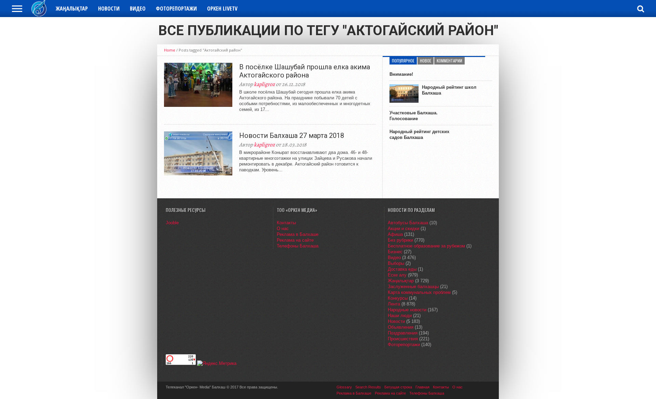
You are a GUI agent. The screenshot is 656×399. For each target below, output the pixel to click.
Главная (422, 387)
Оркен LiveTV (222, 8)
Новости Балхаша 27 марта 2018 (291, 135)
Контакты (286, 222)
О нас (283, 228)
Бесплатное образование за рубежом (426, 245)
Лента (394, 304)
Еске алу (397, 274)
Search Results (368, 387)
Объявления (400, 327)
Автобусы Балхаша (408, 222)
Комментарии (449, 60)
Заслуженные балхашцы (413, 286)
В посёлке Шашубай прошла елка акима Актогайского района (304, 71)
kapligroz (264, 84)
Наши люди (400, 315)
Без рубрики (400, 240)
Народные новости (407, 309)
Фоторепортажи (176, 8)
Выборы (396, 263)
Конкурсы (398, 298)
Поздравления (403, 333)
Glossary (344, 387)
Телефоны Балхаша (297, 245)
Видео (138, 8)
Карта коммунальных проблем (419, 292)
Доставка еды (402, 269)
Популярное (403, 60)
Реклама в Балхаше (297, 234)
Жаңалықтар (72, 8)
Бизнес (395, 251)
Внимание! (401, 74)
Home (169, 50)
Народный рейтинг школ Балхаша (449, 90)
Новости (109, 8)
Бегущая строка (398, 387)
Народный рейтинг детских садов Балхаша (419, 134)
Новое (425, 60)
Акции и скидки (403, 228)
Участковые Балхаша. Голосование (414, 115)
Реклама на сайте (295, 240)
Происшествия (403, 338)
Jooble (172, 222)
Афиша (395, 234)
